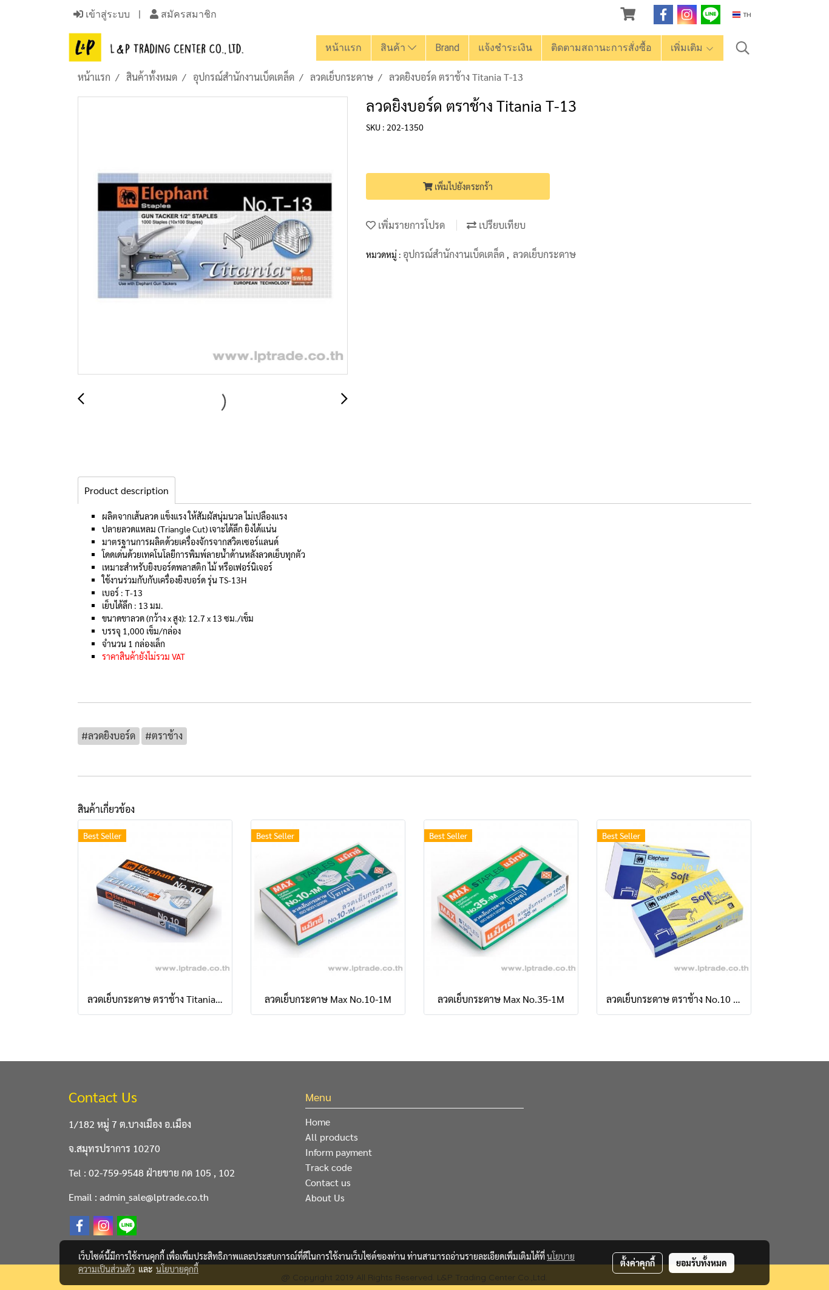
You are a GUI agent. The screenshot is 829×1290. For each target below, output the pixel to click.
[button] (742, 47)
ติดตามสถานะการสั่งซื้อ (601, 47)
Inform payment (338, 1152)
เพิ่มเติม (688, 47)
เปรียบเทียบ (501, 225)
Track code (328, 1167)
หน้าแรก (343, 47)
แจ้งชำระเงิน (505, 47)
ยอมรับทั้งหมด (701, 1262)
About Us (325, 1197)
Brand (447, 47)
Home (317, 1121)
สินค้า (394, 47)
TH (745, 14)
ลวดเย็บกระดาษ (544, 254)
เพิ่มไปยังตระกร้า (463, 186)
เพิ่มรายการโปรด (410, 225)
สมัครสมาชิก (187, 14)
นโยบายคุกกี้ (177, 1268)
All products (331, 1136)
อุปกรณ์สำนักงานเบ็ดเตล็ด (455, 254)
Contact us (328, 1182)
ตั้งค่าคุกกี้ (637, 1262)
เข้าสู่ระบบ (106, 14)
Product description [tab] (126, 490)
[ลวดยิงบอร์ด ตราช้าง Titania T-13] (212, 236)
